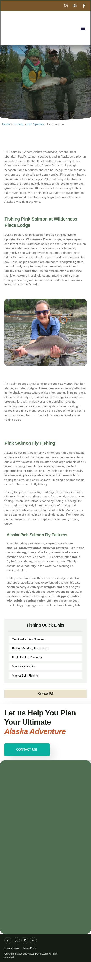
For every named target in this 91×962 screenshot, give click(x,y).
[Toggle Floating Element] (76, 951)
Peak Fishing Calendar (27, 657)
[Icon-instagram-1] (24, 940)
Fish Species (35, 124)
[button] (82, 28)
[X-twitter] (16, 940)
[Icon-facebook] (7, 940)
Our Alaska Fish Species (28, 639)
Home (6, 124)
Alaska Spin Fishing (25, 675)
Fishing (18, 124)
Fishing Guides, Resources (30, 648)
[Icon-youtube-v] (33, 940)
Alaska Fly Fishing (24, 666)
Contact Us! (26, 749)
